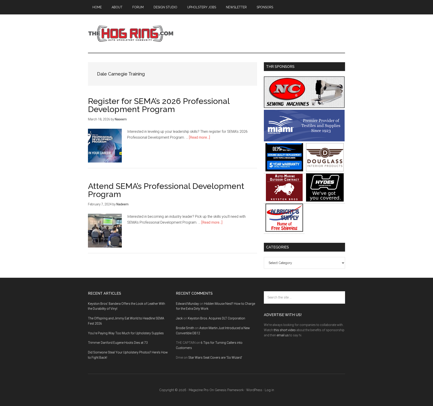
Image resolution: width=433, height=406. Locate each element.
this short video (285, 330)
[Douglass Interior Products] (325, 170)
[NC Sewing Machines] (304, 107)
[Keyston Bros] (284, 200)
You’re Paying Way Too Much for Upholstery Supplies (126, 333)
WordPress (254, 390)
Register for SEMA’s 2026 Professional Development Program (159, 105)
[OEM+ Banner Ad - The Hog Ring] (284, 170)
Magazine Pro (199, 390)
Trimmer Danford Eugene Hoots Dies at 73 (118, 342)
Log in (269, 390)
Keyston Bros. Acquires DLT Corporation (216, 318)
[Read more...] (199, 137)
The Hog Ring (131, 33)
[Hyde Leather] (325, 200)
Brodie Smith (185, 328)
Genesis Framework (229, 390)
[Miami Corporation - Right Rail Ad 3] (304, 140)
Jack (179, 318)
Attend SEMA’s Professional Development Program (166, 190)
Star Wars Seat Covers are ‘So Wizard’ (215, 357)
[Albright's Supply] (284, 230)
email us (283, 335)
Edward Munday (187, 303)
